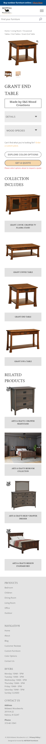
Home (7, 31)
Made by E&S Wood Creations (23, 103)
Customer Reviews (13, 646)
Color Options (11, 656)
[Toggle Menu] (42, 11)
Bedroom (9, 587)
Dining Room (10, 597)
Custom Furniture (12, 651)
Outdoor (8, 613)
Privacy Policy (35, 737)
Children (8, 592)
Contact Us (9, 661)
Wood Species (15, 130)
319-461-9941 (10, 723)
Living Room (16, 31)
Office (7, 608)
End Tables (15, 34)
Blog (6, 641)
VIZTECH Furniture (31, 741)
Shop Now (38, 2)
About (7, 635)
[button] (37, 41)
